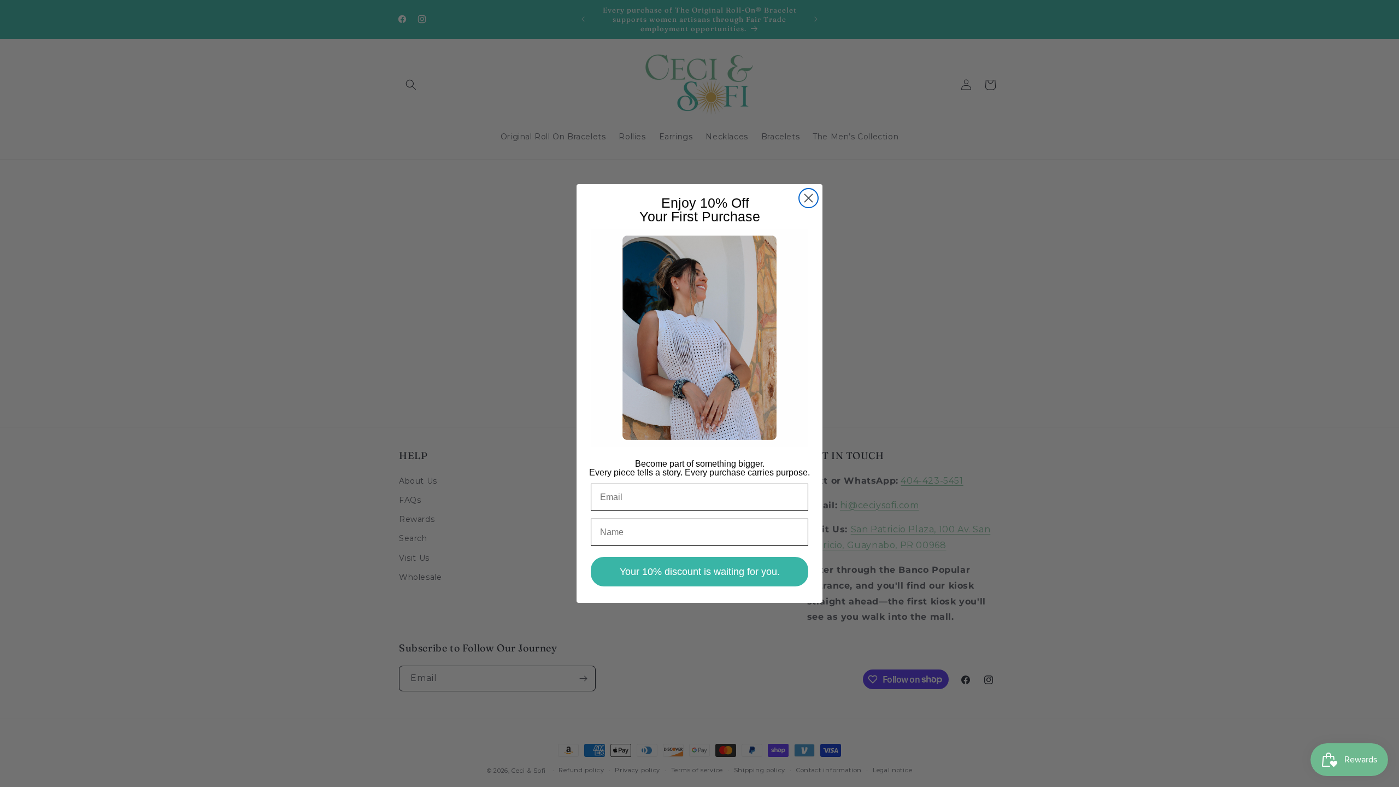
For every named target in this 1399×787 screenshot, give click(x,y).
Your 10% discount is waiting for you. (700, 571)
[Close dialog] (808, 198)
